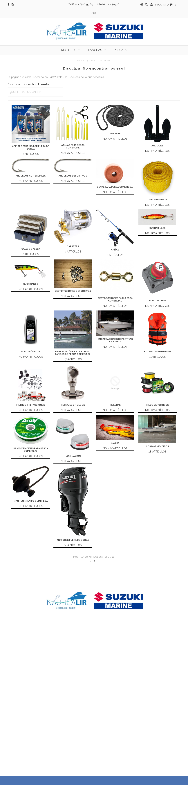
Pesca (118, 50)
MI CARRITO (165, 4)
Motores (68, 50)
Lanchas (95, 50)
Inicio (80, 60)
